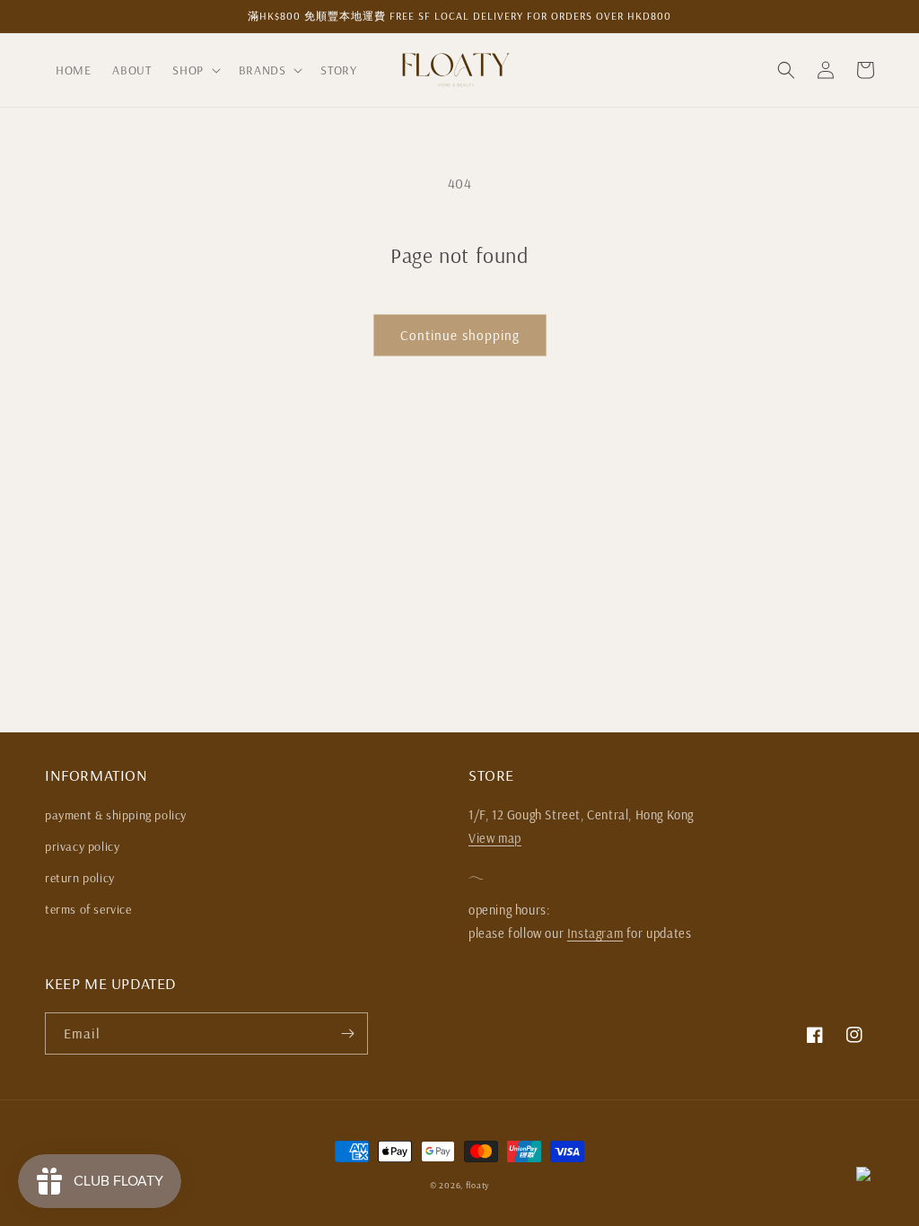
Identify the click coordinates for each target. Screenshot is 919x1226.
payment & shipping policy (116, 815)
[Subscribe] (347, 1033)
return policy (80, 878)
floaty (477, 1185)
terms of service (88, 909)
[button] (194, 70)
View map (494, 838)
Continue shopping (460, 335)
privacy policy (82, 846)
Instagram (595, 933)
